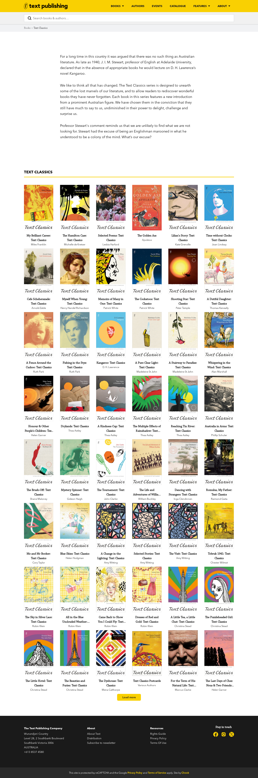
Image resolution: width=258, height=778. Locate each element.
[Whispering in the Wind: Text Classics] (219, 335)
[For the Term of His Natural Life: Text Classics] (183, 653)
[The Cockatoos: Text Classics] (146, 271)
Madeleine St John (147, 371)
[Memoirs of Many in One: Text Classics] (110, 271)
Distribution (94, 738)
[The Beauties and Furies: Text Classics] (74, 653)
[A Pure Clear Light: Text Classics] (146, 335)
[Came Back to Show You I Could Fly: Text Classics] (110, 589)
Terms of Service (157, 772)
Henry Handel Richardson (74, 307)
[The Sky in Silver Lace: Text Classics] (38, 589)
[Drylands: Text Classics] (74, 398)
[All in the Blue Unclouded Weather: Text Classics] (74, 589)
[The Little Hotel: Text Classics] (38, 653)
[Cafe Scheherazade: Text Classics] (38, 271)
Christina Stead (183, 626)
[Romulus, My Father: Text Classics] (219, 462)
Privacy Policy (158, 738)
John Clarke (110, 498)
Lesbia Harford (111, 244)
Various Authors (147, 685)
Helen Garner (38, 435)
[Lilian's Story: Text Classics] (183, 207)
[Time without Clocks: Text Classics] (219, 207)
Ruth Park (38, 371)
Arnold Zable (39, 307)
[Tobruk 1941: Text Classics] (219, 526)
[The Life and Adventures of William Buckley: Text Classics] (146, 462)
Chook (185, 772)
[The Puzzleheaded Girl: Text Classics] (219, 589)
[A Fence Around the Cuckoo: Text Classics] (38, 335)
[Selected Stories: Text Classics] (146, 526)
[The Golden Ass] (146, 207)
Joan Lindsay (219, 244)
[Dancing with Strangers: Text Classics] (183, 462)
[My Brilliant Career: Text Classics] (38, 207)
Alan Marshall (219, 371)
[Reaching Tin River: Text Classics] (183, 398)
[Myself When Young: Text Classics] (74, 271)
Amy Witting (111, 562)
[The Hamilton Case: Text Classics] (74, 207)
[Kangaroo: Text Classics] (110, 335)
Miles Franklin (38, 244)
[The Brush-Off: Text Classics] (38, 462)
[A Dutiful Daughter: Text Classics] (219, 271)
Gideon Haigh (75, 498)
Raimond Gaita (219, 498)
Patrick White (111, 307)
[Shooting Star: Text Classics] (183, 271)
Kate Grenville (183, 244)
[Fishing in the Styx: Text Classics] (74, 335)
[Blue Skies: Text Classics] (74, 526)
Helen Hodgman (75, 557)
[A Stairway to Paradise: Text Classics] (183, 335)
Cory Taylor (38, 562)
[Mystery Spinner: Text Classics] (74, 462)
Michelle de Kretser (74, 244)
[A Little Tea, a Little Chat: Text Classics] (183, 589)
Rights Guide (158, 733)
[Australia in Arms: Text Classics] (219, 398)
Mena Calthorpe (111, 689)
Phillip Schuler (219, 435)
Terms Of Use (158, 743)
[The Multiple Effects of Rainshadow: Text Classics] (146, 398)
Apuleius (147, 239)
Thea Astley (74, 430)
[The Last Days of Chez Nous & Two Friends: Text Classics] (219, 653)
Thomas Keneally (219, 307)
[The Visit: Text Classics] (183, 526)
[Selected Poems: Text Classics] (110, 207)
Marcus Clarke (183, 689)
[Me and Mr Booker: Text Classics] (38, 526)
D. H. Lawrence (111, 367)
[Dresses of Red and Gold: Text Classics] (146, 589)
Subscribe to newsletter (101, 743)
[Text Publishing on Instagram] (223, 734)
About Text (93, 733)
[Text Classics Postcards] (146, 653)
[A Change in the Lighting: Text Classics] (110, 526)
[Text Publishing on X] (231, 734)
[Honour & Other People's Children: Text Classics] (38, 398)
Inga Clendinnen (183, 498)
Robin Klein (38, 626)
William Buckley (147, 498)
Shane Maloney (38, 498)
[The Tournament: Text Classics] (110, 462)
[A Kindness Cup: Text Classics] (110, 398)
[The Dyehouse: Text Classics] (110, 653)
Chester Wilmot (219, 562)
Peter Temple (183, 307)
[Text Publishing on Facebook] (215, 734)
